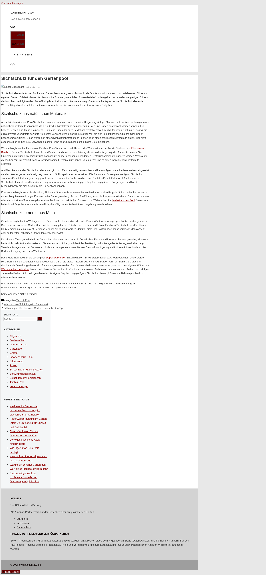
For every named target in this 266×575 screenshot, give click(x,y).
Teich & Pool (23, 300)
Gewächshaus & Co (21, 357)
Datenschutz (24, 527)
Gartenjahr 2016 (22, 12)
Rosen (13, 365)
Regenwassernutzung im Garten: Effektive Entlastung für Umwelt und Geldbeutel (28, 423)
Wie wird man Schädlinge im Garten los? (26, 304)
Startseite (24, 54)
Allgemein (15, 336)
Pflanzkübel (16, 361)
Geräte (14, 352)
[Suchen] (39, 319)
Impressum (23, 523)
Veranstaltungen (19, 386)
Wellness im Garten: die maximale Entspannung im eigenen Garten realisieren (25, 410)
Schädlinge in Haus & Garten (26, 369)
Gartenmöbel (17, 340)
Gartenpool (16, 348)
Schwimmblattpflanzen (23, 373)
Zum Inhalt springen (12, 3)
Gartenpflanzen (18, 344)
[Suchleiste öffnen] (12, 27)
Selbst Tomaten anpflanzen (25, 377)
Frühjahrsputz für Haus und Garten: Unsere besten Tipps (34, 308)
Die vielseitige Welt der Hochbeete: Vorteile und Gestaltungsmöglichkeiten (24, 477)
